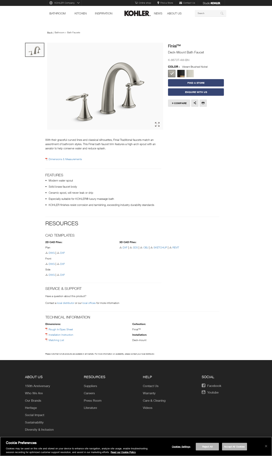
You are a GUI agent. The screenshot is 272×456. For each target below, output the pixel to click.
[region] (136, 446)
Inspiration (103, 13)
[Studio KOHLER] (212, 3)
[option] (105, 86)
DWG (52, 252)
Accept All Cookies (234, 446)
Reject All (207, 446)
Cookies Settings (181, 446)
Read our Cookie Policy (123, 452)
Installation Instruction (61, 334)
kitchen (81, 13)
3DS (135, 247)
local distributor (65, 302)
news (158, 13)
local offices (89, 302)
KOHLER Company (64, 2)
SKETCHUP (160, 247)
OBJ (145, 247)
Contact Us (189, 2)
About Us (174, 13)
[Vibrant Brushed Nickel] (171, 73)
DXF (62, 252)
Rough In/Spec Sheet (61, 329)
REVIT (175, 247)
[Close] (266, 446)
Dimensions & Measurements (65, 159)
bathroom (57, 13)
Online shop (145, 2)
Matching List (56, 340)
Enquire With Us (196, 92)
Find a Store (166, 2)
